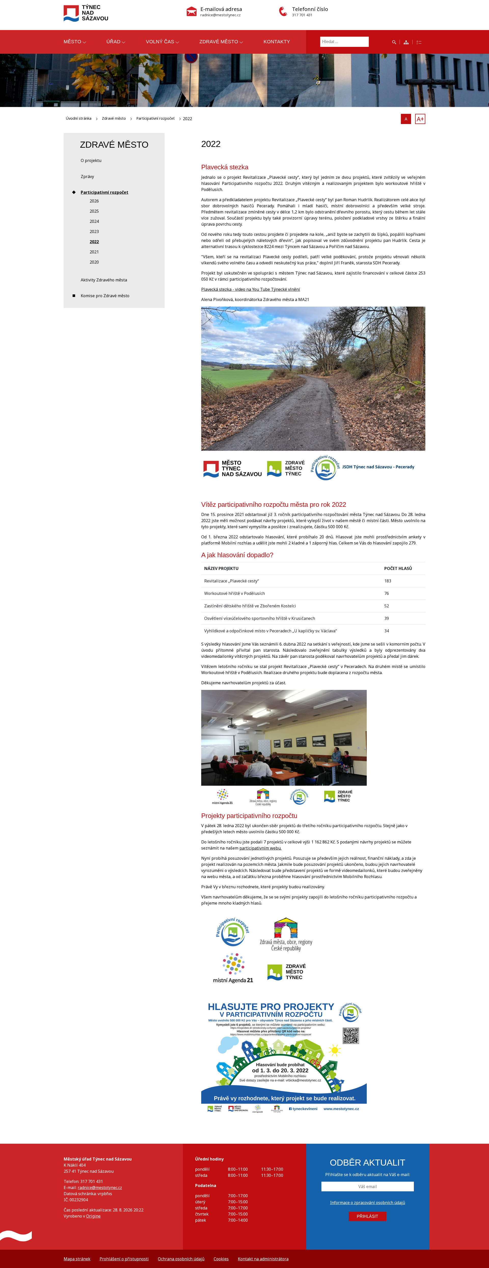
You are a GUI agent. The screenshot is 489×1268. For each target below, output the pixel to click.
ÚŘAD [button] (113, 41)
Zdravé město (114, 118)
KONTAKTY (277, 41)
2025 (94, 211)
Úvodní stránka (78, 118)
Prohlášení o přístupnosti (124, 1259)
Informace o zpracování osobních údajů (367, 1202)
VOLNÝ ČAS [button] (160, 41)
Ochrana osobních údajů (181, 1259)
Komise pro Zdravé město (105, 295)
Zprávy (87, 176)
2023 (94, 231)
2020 (94, 262)
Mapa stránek (77, 1259)
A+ (420, 119)
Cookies (221, 1259)
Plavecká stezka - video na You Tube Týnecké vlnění (250, 289)
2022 (94, 241)
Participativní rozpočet (155, 118)
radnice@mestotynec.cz (100, 1187)
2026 (94, 201)
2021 (94, 252)
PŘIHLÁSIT (367, 1216)
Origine (93, 1216)
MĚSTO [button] (72, 41)
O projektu (91, 160)
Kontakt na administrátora (263, 1259)
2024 (94, 221)
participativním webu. (260, 848)
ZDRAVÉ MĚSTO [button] (218, 41)
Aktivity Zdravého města (104, 280)
